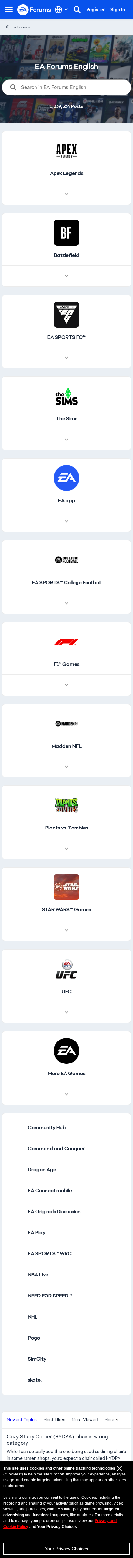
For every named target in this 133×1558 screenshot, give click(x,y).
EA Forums (21, 27)
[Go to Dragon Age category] (15, 1170)
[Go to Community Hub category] (15, 1128)
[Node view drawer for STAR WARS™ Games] (66, 930)
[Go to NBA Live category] (15, 1275)
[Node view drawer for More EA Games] (66, 1094)
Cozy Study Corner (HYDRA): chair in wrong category (57, 1440)
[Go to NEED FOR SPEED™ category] (15, 1296)
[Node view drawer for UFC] (66, 1012)
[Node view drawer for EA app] (66, 521)
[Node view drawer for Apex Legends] (66, 194)
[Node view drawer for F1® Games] (66, 685)
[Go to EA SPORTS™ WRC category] (15, 1254)
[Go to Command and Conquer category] (15, 1149)
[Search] (77, 10)
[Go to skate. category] (15, 1380)
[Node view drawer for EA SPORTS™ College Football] (66, 603)
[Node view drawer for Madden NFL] (66, 767)
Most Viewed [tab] (85, 1420)
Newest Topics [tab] (22, 1420)
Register (95, 10)
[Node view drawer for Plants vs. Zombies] (66, 848)
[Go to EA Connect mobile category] (15, 1191)
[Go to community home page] (34, 10)
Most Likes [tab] (54, 1420)
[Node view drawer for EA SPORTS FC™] (66, 358)
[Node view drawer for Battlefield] (66, 276)
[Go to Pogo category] (15, 1338)
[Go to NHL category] (15, 1317)
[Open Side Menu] (9, 10)
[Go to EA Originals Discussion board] (15, 1212)
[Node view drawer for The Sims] (66, 439)
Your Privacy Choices (66, 1548)
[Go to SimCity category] (15, 1359)
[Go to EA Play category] (15, 1233)
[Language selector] (61, 9)
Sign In (117, 10)
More (109, 1420)
